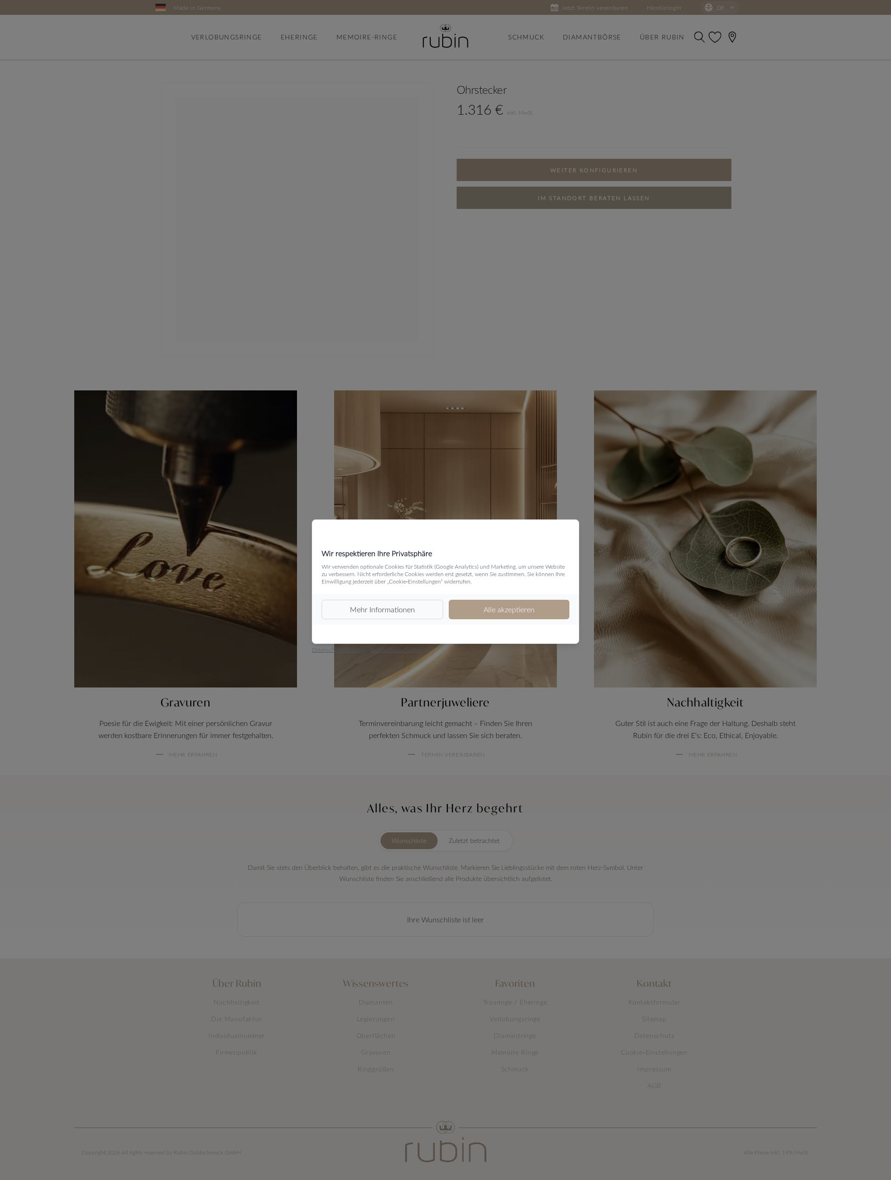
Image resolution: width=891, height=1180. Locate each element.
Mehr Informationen (382, 609)
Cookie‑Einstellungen (396, 649)
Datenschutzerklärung (338, 649)
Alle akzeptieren (509, 609)
